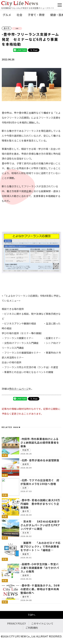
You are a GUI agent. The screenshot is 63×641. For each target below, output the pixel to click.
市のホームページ (19, 388)
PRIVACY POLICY (16, 623)
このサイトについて (42, 623)
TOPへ (31, 615)
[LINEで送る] (20, 50)
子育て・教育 (36, 15)
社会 (19, 15)
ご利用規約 (32, 627)
